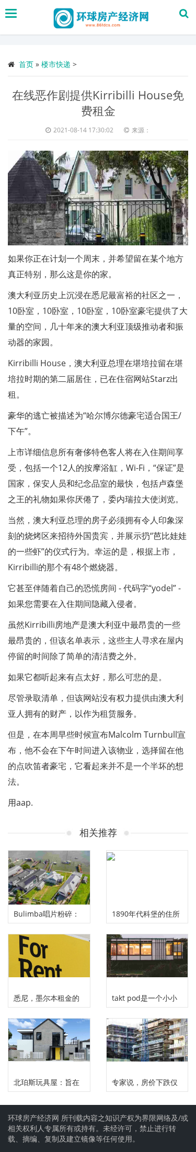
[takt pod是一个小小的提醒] (147, 961)
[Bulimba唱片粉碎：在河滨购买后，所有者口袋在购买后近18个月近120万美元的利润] (49, 878)
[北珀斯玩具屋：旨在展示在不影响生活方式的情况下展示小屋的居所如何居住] (49, 1046)
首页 (26, 64)
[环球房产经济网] (101, 17)
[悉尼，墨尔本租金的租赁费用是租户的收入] (49, 961)
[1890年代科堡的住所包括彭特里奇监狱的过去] (147, 878)
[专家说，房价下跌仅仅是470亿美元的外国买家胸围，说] (147, 1046)
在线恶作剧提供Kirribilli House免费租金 (98, 102)
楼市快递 (56, 64)
